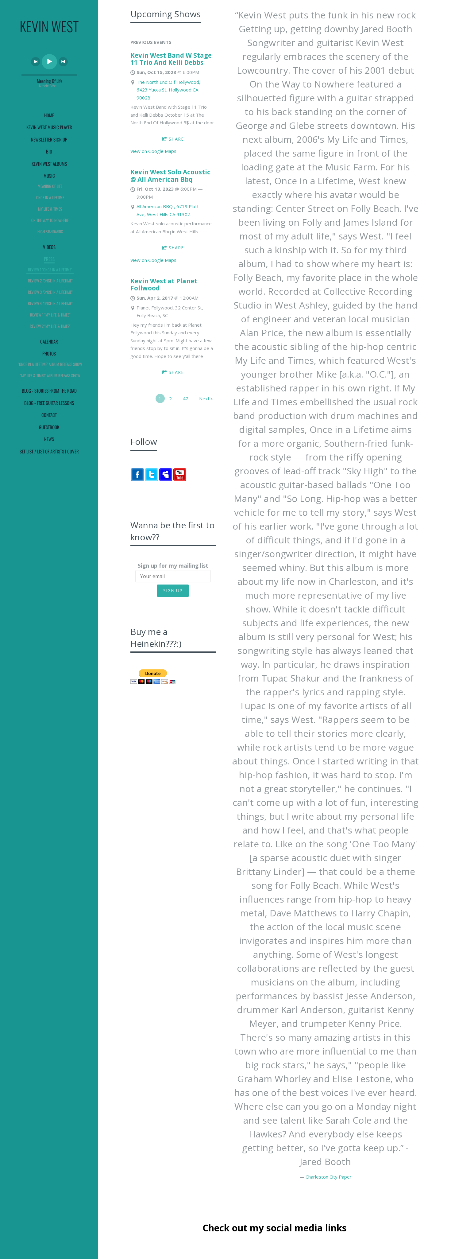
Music (49, 175)
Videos (49, 246)
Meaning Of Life (50, 186)
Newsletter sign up (49, 139)
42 (185, 398)
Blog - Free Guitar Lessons (49, 402)
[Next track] (63, 61)
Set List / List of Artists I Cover (49, 451)
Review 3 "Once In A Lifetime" (50, 292)
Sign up (173, 590)
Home (49, 115)
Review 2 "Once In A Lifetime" (50, 281)
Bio (49, 151)
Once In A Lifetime (50, 197)
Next (204, 398)
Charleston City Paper (329, 1177)
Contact (49, 414)
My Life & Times (50, 209)
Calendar (49, 341)
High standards (50, 231)
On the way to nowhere (50, 220)
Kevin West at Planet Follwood (163, 285)
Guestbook (49, 427)
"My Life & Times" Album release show (50, 375)
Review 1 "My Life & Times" (50, 315)
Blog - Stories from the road (49, 390)
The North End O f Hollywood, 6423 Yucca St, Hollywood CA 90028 (168, 90)
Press (49, 258)
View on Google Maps (153, 151)
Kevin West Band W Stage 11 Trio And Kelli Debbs (171, 59)
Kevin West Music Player (49, 127)
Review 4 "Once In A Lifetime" (50, 303)
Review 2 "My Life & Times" (50, 326)
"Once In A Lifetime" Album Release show (50, 364)
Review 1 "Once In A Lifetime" (50, 269)
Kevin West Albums (49, 163)
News (49, 439)
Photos (49, 353)
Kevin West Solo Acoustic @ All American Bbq (170, 176)
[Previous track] (35, 61)
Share (176, 139)
